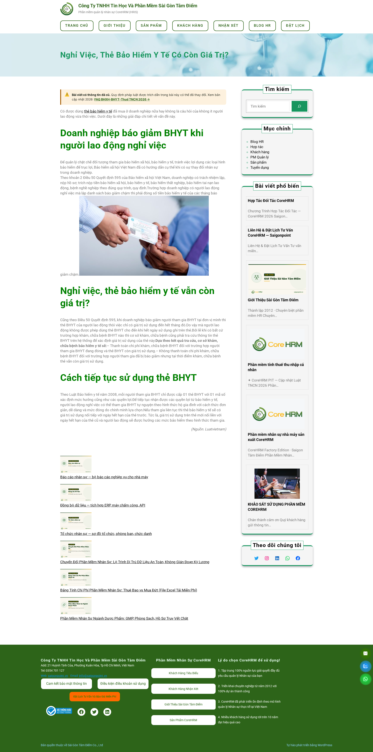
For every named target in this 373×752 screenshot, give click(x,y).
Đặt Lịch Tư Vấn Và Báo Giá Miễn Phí (94, 696)
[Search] (299, 106)
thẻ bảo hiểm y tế (98, 111)
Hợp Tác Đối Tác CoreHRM (271, 200)
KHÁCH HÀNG (190, 25)
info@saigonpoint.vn (93, 675)
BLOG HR (262, 25)
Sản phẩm (258, 162)
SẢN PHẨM (151, 25)
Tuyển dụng (259, 167)
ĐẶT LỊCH (295, 25)
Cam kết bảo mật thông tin (66, 684)
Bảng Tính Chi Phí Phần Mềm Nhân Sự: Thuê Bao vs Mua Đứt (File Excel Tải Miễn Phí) (128, 590)
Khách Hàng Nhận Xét (183, 689)
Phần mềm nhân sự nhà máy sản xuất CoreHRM (276, 437)
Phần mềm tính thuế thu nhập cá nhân (276, 367)
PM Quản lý (259, 157)
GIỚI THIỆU (115, 25)
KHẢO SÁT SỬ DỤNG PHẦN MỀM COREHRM (276, 507)
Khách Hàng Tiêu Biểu (183, 673)
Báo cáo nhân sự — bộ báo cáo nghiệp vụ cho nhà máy (104, 477)
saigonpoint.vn (58, 675)
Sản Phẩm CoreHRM (183, 720)
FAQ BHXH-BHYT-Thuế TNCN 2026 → (122, 99)
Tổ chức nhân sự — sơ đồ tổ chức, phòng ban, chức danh (106, 534)
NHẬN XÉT (228, 25)
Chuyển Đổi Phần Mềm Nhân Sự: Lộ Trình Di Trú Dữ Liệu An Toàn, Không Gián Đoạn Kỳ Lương (134, 562)
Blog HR (257, 141)
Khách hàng (259, 152)
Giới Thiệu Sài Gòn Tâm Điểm (273, 300)
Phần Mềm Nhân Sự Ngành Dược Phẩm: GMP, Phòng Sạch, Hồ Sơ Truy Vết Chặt (124, 618)
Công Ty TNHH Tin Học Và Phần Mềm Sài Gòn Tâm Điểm (137, 5)
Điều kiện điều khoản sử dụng (123, 684)
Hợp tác (256, 147)
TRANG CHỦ (76, 25)
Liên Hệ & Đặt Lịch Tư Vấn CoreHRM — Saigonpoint (270, 233)
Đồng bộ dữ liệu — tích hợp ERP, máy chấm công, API (102, 505)
